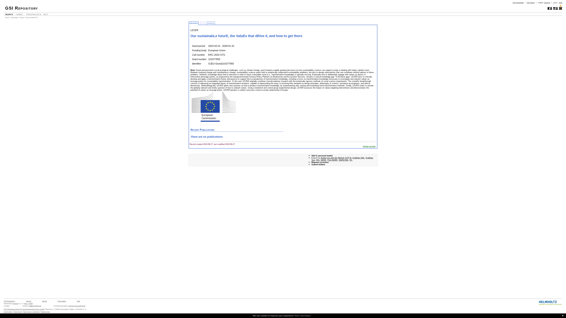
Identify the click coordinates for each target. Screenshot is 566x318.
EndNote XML (359, 158)
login (560, 3)
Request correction (320, 162)
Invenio (15, 303)
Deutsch (547, 3)
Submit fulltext (318, 164)
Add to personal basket (322, 156)
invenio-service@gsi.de (77, 306)
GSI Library (531, 3)
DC (351, 160)
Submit (19, 14)
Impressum (18, 312)
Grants (22, 17)
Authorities (14, 17)
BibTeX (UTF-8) (344, 158)
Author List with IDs (329, 158)
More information (303, 315)
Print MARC (333, 160)
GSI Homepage (518, 3)
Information (194, 23)
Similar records (369, 146)
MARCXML (343, 160)
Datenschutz (45, 312)
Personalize (32, 14)
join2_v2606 (28, 303)
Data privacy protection (31, 312)
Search (9, 14)
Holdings (211, 23)
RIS (318, 160)
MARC (323, 160)
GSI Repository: (9, 301)
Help (45, 14)
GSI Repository (21, 8)
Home (7, 17)
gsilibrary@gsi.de (35, 306)
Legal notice (8, 312)
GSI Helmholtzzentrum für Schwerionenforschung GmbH (24, 309)
